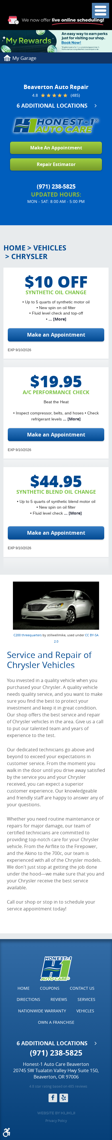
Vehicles (49, 248)
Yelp (63, 1098)
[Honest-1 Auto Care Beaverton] (56, 126)
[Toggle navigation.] (100, 10)
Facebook (53, 1098)
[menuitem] (23, 988)
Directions (28, 999)
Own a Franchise (56, 1022)
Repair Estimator (56, 164)
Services (86, 999)
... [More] (56, 319)
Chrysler (29, 256)
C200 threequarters (27, 635)
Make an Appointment (56, 334)
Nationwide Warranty (42, 1010)
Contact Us (82, 988)
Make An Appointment (56, 148)
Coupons (49, 988)
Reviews (59, 999)
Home (14, 248)
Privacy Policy (56, 1120)
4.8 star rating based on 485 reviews (58, 1086)
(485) (75, 95)
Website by (56, 1113)
